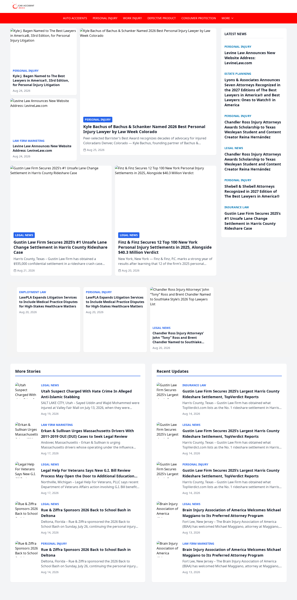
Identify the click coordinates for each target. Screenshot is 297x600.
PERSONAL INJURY (105, 18)
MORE (226, 18)
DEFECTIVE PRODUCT (161, 18)
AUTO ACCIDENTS (75, 18)
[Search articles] (285, 6)
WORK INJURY (132, 18)
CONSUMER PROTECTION (198, 18)
